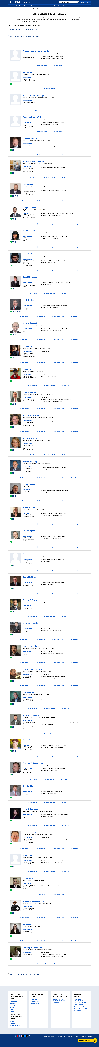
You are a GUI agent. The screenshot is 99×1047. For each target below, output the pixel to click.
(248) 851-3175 (27, 837)
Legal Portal (54, 1036)
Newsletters (54, 5)
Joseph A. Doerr (29, 208)
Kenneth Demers (30, 346)
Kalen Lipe (27, 72)
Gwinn (11, 1009)
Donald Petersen (30, 277)
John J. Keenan (29, 484)
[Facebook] (19, 1036)
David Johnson (29, 692)
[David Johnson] (15, 696)
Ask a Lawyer (19, 5)
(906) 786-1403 (27, 144)
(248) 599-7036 (27, 953)
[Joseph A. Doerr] (15, 212)
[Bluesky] (25, 1036)
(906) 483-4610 (27, 167)
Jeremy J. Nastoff (30, 138)
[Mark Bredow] (15, 304)
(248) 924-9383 (27, 605)
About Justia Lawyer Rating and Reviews (81, 1009)
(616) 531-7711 (27, 444)
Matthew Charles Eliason (33, 161)
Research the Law (28, 5)
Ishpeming (12, 1005)
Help (64, 1036)
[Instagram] (21, 1036)
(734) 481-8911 (27, 860)
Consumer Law (35, 1001)
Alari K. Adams (29, 231)
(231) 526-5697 (27, 374)
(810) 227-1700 (27, 698)
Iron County (13, 1023)
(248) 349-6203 (27, 745)
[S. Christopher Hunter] (15, 419)
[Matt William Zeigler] (15, 327)
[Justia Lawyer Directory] (14, 2)
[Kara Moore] (15, 928)
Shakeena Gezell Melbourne (35, 901)
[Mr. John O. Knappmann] (15, 767)
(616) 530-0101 (27, 674)
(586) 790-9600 (27, 536)
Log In (82, 2)
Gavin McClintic (29, 577)
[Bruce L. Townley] (15, 465)
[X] (27, 1036)
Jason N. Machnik (30, 392)
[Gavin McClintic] (15, 581)
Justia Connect (46, 1036)
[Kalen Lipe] (15, 76)
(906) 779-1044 (27, 78)
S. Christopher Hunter (32, 415)
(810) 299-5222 (27, 259)
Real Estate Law (35, 1003)
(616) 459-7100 (27, 791)
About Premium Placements (81, 1006)
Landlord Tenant (23, 8)
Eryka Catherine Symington (34, 95)
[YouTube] (17, 1036)
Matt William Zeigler (31, 323)
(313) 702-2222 (27, 236)
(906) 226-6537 (27, 122)
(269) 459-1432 (27, 398)
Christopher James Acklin (33, 669)
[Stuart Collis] (15, 859)
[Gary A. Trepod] (15, 373)
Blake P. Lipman (29, 832)
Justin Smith (28, 878)
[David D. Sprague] (15, 535)
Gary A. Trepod (29, 369)
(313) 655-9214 (27, 351)
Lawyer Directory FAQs (80, 1002)
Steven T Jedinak (30, 554)
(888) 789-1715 (27, 190)
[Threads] (23, 1036)
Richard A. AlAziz (30, 600)
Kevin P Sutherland (31, 646)
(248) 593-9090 (27, 628)
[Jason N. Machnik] (15, 396)
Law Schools (38, 5)
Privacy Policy (78, 1036)
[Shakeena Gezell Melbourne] (15, 905)
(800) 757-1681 (27, 721)
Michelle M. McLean (31, 438)
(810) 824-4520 (27, 513)
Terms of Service (70, 1036)
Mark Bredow (28, 300)
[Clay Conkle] (15, 790)
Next (49, 969)
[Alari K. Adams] (15, 235)
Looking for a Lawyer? (85, 1040)
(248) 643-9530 (27, 328)
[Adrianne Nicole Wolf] (15, 121)
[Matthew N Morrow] (15, 719)
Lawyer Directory (15, 8)
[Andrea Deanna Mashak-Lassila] (15, 55)
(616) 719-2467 (27, 421)
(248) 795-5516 (27, 305)
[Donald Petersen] (15, 281)
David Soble (28, 184)
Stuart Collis (28, 855)
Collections (34, 999)
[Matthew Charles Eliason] (15, 165)
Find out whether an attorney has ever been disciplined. (59, 1000)
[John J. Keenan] (15, 488)
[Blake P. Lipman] (15, 836)
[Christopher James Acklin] (15, 673)
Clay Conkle (28, 786)
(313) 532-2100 (27, 490)
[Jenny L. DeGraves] (15, 813)
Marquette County (15, 1025)
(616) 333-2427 (27, 651)
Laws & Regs (46, 5)
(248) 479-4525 (27, 930)
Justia (9, 8)
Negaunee (12, 1007)
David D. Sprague (30, 531)
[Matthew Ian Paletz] (15, 627)
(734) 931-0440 (27, 768)
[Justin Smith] (15, 882)
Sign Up (88, 2)
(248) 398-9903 (27, 884)
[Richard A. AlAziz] (15, 604)
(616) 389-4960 (27, 282)
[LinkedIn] (15, 1036)
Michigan (30, 8)
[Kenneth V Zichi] (15, 258)
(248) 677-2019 (27, 907)
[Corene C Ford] (15, 744)
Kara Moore (28, 924)
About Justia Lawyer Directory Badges (79, 999)
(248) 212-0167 (27, 213)
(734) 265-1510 (27, 559)
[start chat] (95, 1040)
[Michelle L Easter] (15, 512)
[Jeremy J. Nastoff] (15, 142)
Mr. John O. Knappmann (33, 763)
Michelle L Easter (30, 508)
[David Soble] (15, 188)
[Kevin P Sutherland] (15, 650)
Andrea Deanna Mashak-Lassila (36, 51)
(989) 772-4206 (27, 582)
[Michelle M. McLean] (15, 442)
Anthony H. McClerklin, (32, 947)
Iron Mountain (13, 1001)
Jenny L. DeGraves (30, 809)
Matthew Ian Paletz (31, 623)
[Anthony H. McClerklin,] (15, 951)
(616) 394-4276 (27, 814)
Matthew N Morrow (31, 715)
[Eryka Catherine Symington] (15, 99)
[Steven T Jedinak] (15, 558)
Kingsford (12, 1003)
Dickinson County (14, 1021)
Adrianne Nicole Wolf (32, 117)
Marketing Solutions (63, 5)
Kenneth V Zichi (29, 254)
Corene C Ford (29, 740)
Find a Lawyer (11, 5)
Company (60, 1036)
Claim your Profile (78, 1004)
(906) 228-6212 (27, 101)
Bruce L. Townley (30, 461)
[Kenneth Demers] (15, 350)
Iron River (12, 1011)
